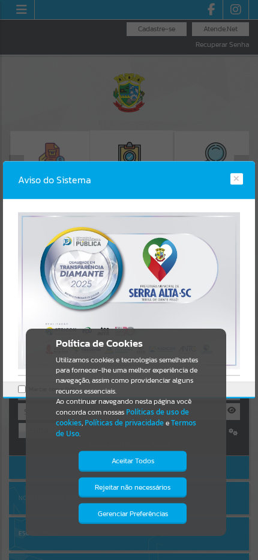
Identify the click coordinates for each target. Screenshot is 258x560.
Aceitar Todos (133, 460)
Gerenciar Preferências (133, 513)
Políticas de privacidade (124, 423)
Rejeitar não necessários (132, 487)
